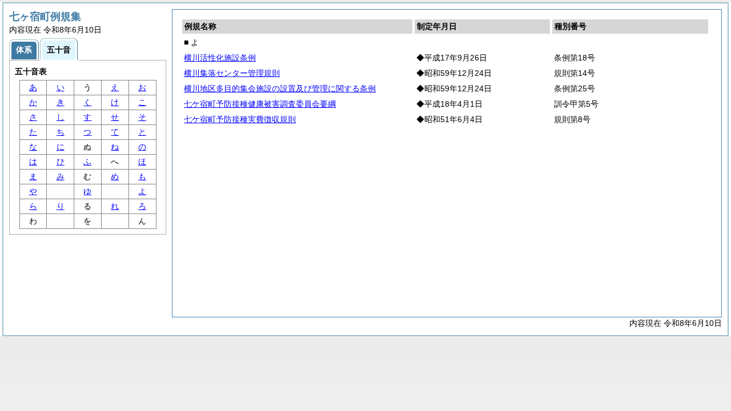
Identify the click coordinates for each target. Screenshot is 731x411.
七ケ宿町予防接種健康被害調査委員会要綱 (260, 103)
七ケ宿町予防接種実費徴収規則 (240, 119)
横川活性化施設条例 (220, 57)
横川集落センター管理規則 (232, 73)
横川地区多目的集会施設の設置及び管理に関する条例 (280, 88)
